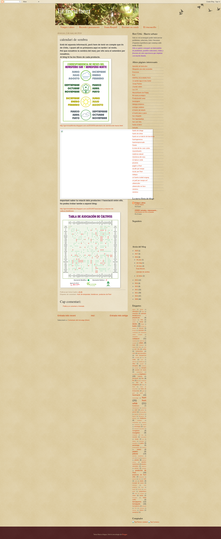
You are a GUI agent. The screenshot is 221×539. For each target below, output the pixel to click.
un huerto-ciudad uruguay (140, 177)
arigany (134, 319)
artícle (134, 322)
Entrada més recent (67, 315)
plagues (144, 458)
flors (143, 384)
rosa (142, 487)
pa (143, 439)
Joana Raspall (110, 27)
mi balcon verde (137, 160)
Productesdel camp (138, 98)
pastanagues (135, 447)
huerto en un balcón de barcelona (143, 136)
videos (141, 510)
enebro (136, 368)
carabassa (135, 332)
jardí (136, 410)
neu (142, 435)
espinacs (142, 374)
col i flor (137, 349)
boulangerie (136, 101)
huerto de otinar (137, 133)
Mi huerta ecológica (138, 95)
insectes (144, 408)
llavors (142, 414)
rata (136, 481)
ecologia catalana (138, 107)
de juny (139, 260)
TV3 (135, 508)
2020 (136, 251)
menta (144, 424)
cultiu (134, 359)
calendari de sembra (143, 272)
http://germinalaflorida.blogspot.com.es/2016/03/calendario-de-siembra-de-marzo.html (91, 125)
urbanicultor (136, 183)
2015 (136, 280)
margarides (135, 422)
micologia (137, 426)
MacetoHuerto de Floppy (140, 92)
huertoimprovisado (138, 142)
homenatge (135, 398)
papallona (135, 443)
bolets (134, 326)
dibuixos (134, 361)
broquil (134, 330)
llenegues (141, 416)
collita (144, 349)
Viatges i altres (67, 27)
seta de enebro (139, 493)
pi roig (138, 458)
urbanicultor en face (138, 186)
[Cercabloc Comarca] (153, 522)
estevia (140, 376)
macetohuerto (136, 151)
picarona (135, 163)
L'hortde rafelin (137, 87)
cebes (141, 343)
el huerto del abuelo (138, 110)
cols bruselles (141, 353)
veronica (135, 189)
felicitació (135, 378)
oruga (136, 439)
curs (142, 359)
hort (144, 397)
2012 (136, 290)
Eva (133, 75)
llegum (134, 416)
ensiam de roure (140, 370)
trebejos (135, 174)
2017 (136, 254)
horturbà (135, 128)
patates (135, 451)
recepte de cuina (138, 483)
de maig (139, 263)
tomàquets (136, 504)
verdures (142, 508)
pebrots (135, 454)
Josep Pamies (137, 84)
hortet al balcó (137, 125)
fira (142, 378)
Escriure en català (130, 27)
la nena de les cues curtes (141, 148)
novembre (143, 437)
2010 (136, 296)
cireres (134, 347)
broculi (141, 328)
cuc (143, 357)
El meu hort (74, 10)
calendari (141, 330)
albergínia (135, 311)
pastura (144, 447)
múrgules (134, 435)
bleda (141, 322)
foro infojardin (136, 116)
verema (134, 510)
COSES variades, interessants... (146, 210)
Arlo (142, 319)
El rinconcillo (149, 27)
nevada (134, 437)
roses (133, 489)
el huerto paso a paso (139, 113)
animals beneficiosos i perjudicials (139, 315)
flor (133, 380)
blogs (142, 324)
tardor (141, 495)
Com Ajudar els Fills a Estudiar (144, 212)
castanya (134, 340)
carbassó (135, 339)
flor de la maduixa (141, 380)
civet (145, 347)
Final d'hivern (140, 269)
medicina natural (137, 154)
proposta (141, 477)
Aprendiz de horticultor (139, 66)
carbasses (135, 336)
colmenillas (139, 351)
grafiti (141, 393)
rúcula (139, 489)
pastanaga (135, 445)
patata (139, 449)
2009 (136, 299)
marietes (144, 422)
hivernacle (136, 395)
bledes (134, 324)
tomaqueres (136, 502)
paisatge (141, 441)
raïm (144, 479)
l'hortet (134, 145)
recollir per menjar (138, 169)
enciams (135, 366)
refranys (134, 485)
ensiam (143, 368)
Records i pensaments (89, 27)
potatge (144, 468)
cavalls (134, 343)
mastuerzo (137, 424)
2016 (136, 257)
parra (142, 443)
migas (144, 426)
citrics (139, 347)
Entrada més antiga (119, 315)
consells (137, 357)
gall (143, 391)
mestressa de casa (138, 157)
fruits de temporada (83, 294)
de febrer (140, 276)
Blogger (124, 534)
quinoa (134, 479)
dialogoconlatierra (138, 104)
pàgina (134, 441)
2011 (136, 293)
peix (133, 458)
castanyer (141, 340)
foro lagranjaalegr (138, 119)
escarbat (134, 374)
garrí (133, 393)
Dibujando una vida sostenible (142, 69)
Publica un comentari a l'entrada (73, 306)
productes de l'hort (105, 294)
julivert (134, 412)
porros (137, 468)
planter (136, 460)
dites (133, 363)
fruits (133, 386)
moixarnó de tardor (139, 428)
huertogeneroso (137, 139)
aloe (143, 311)
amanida (135, 313)
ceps (133, 345)
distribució (141, 361)
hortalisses (94, 294)
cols (133, 353)
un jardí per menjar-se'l (139, 180)
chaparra (141, 345)
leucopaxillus (142, 412)
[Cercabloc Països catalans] (140, 522)
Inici (93, 315)
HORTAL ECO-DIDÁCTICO (141, 78)
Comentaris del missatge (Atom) (78, 320)
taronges (134, 497)
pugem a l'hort (137, 166)
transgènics (136, 506)
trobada (144, 506)
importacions (135, 408)
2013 (136, 286)
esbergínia (139, 372)
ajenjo (141, 309)
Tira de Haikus (139, 204)
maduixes (143, 418)
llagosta (136, 414)
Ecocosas (135, 72)
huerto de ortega (137, 130)
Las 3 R (135, 89)
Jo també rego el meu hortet (141, 81)
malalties (139, 420)
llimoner (134, 418)
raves (142, 481)
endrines (144, 365)
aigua (133, 309)
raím (140, 479)
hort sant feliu (136, 122)
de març (139, 266)
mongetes (136, 433)
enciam (142, 363)
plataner (144, 466)
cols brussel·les (140, 355)
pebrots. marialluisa (138, 456)
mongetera (135, 430)
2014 (136, 283)
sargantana (142, 491)
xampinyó (135, 512)
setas (134, 495)
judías (142, 410)
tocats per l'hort (137, 171)
